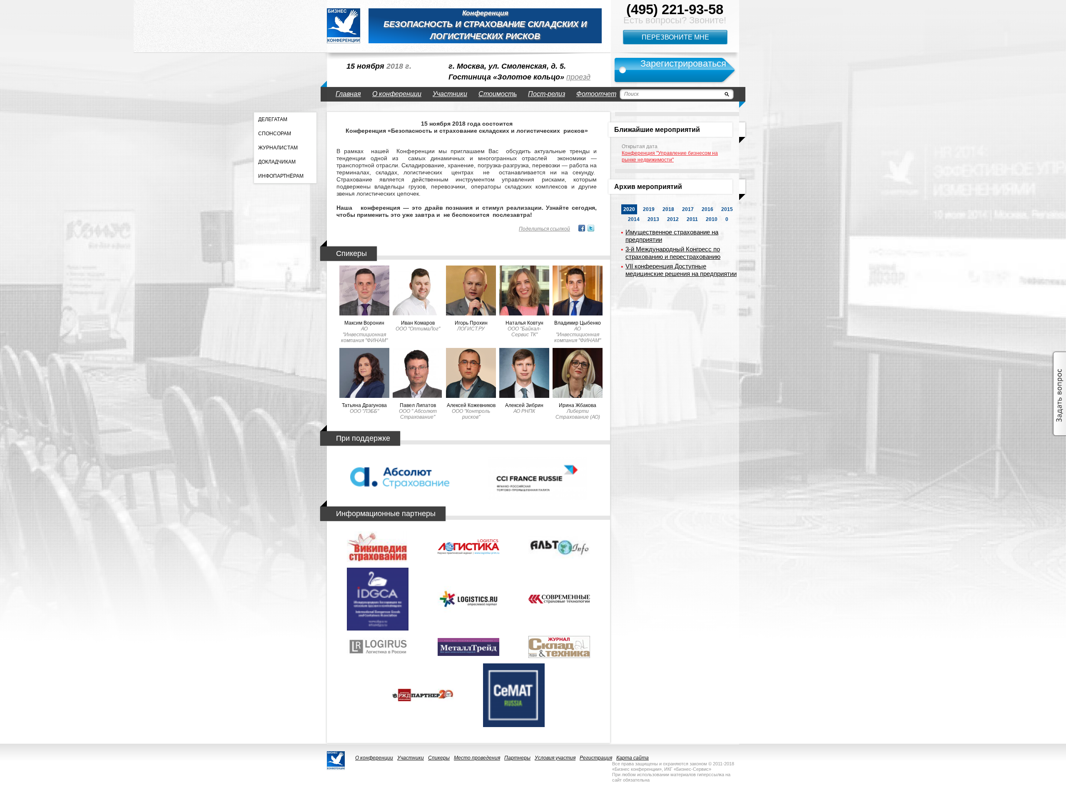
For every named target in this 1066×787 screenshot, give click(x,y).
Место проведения (477, 758)
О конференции (396, 93)
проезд (578, 77)
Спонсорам (274, 134)
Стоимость (497, 93)
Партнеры (517, 758)
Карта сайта (632, 758)
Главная (348, 93)
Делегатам (272, 119)
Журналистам (278, 148)
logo (343, 25)
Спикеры (439, 758)
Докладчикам (277, 162)
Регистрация (596, 758)
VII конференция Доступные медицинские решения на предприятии (681, 270)
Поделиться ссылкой (544, 229)
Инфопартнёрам (281, 176)
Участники (450, 93)
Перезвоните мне (675, 37)
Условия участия (555, 758)
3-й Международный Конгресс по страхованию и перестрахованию (672, 253)
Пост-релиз (546, 93)
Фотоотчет (596, 93)
